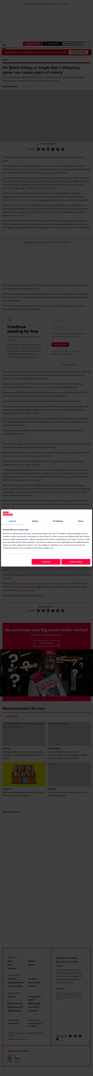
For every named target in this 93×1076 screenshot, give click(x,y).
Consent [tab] (12, 521)
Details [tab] (35, 521)
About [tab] (80, 521)
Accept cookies (75, 562)
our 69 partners (17, 533)
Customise (46, 562)
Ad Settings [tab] (58, 521)
